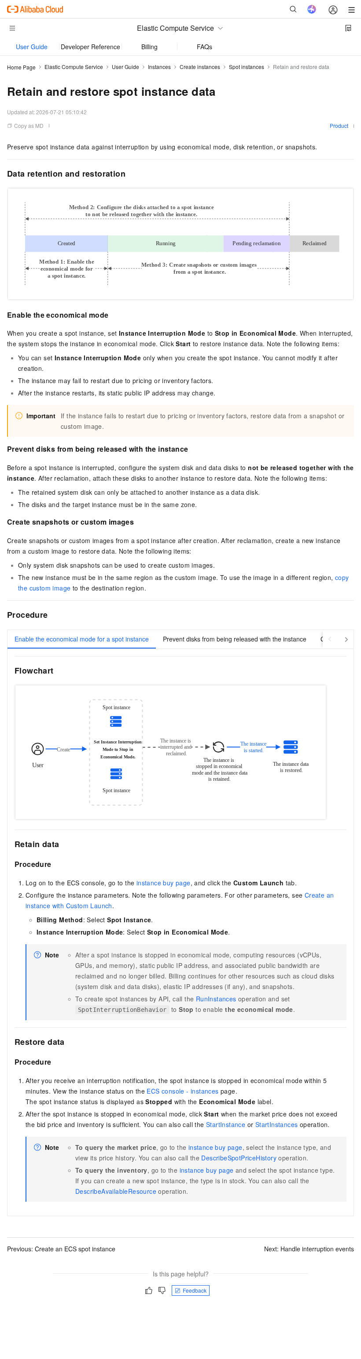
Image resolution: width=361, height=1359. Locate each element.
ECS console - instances (182, 1091)
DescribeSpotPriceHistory (238, 1157)
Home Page (21, 67)
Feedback (194, 1290)
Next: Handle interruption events (309, 1248)
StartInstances (276, 1124)
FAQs (204, 46)
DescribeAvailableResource (115, 1191)
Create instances (200, 66)
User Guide (32, 46)
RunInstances (216, 998)
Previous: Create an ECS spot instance (61, 1248)
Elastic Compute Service (73, 66)
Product (339, 125)
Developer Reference (90, 46)
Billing (149, 46)
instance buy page (163, 882)
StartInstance (225, 1124)
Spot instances (246, 66)
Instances (159, 66)
